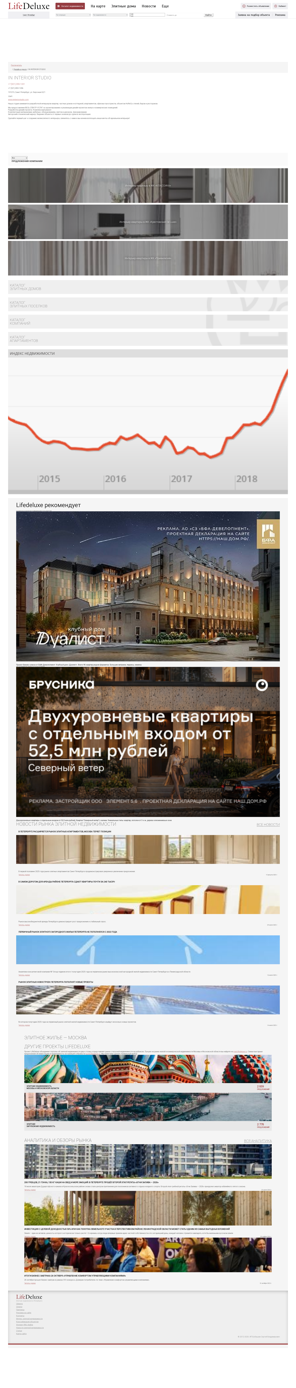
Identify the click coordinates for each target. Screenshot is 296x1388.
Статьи (19, 1331)
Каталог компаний (20, 322)
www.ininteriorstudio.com (18, 99)
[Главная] (11, 69)
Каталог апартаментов (24, 339)
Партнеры (20, 1310)
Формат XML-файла (24, 1325)
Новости (149, 6)
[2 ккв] (147, 16)
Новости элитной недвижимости (30, 1328)
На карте (98, 6)
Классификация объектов (27, 1322)
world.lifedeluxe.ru (93, 1054)
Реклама (280, 15)
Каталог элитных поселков (28, 304)
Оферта (19, 1304)
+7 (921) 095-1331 (16, 84)
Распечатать (16, 65)
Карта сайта (21, 1334)
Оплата (19, 1307)
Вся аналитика (258, 1141)
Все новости (268, 825)
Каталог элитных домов (25, 287)
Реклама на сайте (23, 1313)
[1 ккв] (147, 14)
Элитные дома (123, 6)
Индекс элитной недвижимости (29, 1319)
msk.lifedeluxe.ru (240, 1051)
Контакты (20, 1316)
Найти (208, 15)
